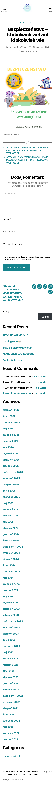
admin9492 (20, 47)
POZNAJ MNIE (10, 286)
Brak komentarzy (29, 51)
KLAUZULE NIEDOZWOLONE (18, 354)
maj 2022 (8, 727)
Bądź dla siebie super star (17, 347)
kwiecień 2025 (11, 509)
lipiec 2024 (9, 565)
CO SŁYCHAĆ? (11, 289)
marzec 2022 (10, 739)
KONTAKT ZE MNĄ (13, 300)
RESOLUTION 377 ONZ (15, 335)
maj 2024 (8, 577)
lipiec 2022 (9, 714)
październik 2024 (13, 546)
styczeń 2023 (11, 677)
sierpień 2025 (11, 484)
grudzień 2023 (11, 608)
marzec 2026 (10, 441)
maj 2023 (8, 652)
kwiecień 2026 (11, 434)
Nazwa (7, 219)
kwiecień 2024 (11, 584)
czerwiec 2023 (11, 646)
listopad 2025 (11, 465)
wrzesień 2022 (11, 702)
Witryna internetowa (12, 244)
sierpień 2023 (11, 633)
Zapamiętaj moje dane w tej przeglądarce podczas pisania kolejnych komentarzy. (27, 258)
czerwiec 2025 (11, 497)
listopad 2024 (11, 540)
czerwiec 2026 (11, 422)
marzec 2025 (10, 515)
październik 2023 (13, 621)
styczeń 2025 (11, 528)
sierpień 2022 (11, 708)
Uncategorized (27, 23)
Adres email (9, 231)
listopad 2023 (11, 615)
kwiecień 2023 (11, 658)
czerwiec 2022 (11, 720)
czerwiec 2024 (11, 571)
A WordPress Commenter (17, 393)
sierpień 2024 (11, 559)
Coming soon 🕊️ (12, 341)
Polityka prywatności (13, 779)
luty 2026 (8, 447)
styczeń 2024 (11, 602)
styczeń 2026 (11, 453)
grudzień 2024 (11, 534)
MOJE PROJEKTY (12, 293)
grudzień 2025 (11, 459)
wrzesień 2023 (11, 627)
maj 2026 (8, 428)
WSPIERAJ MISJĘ (12, 296)
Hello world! (40, 376)
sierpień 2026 (11, 410)
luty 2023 (8, 671)
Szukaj (6, 311)
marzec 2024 (10, 590)
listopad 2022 (11, 689)
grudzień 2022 (11, 683)
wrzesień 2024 (11, 552)
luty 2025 (8, 521)
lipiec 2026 (9, 416)
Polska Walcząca (12, 360)
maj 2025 (8, 503)
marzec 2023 (10, 664)
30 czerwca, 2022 (40, 47)
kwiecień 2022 (11, 733)
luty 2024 (8, 596)
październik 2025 (13, 472)
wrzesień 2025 (11, 478)
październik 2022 (13, 695)
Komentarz (9, 194)
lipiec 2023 (9, 639)
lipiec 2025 (9, 490)
